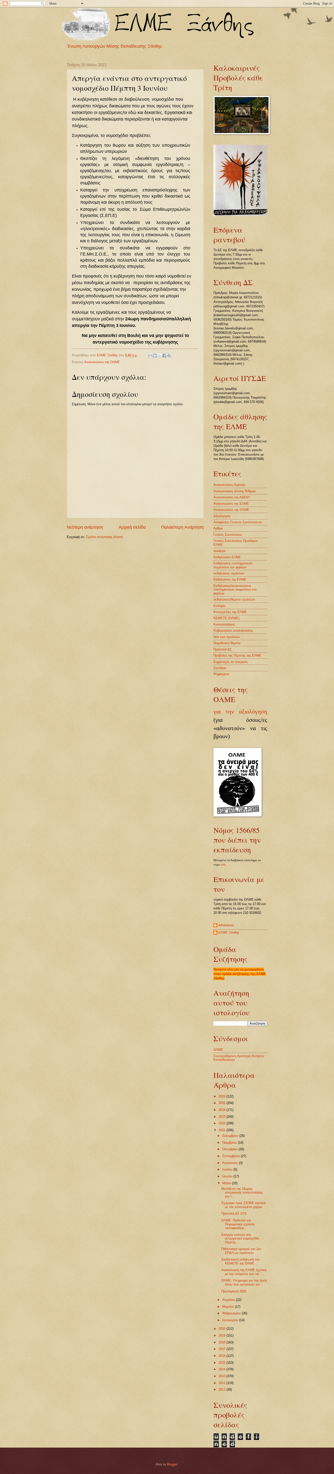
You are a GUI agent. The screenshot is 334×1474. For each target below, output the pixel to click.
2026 (222, 1096)
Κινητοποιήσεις (224, 624)
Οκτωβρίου (230, 1149)
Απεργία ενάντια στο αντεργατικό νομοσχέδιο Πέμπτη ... (240, 1238)
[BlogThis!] (155, 355)
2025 (222, 1103)
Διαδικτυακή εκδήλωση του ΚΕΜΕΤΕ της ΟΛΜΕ (240, 1261)
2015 (222, 1362)
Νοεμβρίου (230, 1142)
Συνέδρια (219, 668)
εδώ (223, 864)
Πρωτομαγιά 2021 (233, 1291)
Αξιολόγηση (221, 516)
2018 (222, 1342)
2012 (222, 1383)
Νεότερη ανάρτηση (85, 527)
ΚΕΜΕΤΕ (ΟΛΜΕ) (226, 618)
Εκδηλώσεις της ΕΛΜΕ (229, 579)
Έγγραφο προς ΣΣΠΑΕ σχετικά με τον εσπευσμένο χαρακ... (243, 1204)
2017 (222, 1349)
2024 (222, 1110)
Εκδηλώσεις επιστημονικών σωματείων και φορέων (233, 565)
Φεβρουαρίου (232, 1313)
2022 (222, 1123)
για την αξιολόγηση (240, 711)
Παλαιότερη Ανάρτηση (182, 527)
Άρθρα (218, 528)
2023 (222, 1116)
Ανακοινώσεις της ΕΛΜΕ (231, 503)
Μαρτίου (228, 1306)
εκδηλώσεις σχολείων (228, 573)
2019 (222, 1335)
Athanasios (226, 925)
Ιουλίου (228, 1169)
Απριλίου (229, 1300)
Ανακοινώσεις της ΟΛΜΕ (102, 362)
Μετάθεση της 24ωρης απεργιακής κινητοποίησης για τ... (242, 1192)
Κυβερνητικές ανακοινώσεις (233, 630)
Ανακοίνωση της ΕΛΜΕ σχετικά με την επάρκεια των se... (244, 1271)
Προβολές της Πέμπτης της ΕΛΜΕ (237, 655)
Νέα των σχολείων (226, 637)
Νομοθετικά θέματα (227, 643)
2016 (222, 1356)
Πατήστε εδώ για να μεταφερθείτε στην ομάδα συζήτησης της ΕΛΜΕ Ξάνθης (239, 974)
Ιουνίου (228, 1176)
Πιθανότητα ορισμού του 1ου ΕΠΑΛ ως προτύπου (241, 1250)
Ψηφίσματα (221, 674)
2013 (222, 1376)
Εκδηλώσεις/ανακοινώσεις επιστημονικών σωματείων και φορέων (234, 589)
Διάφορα (219, 551)
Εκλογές (219, 606)
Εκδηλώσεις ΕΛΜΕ (227, 557)
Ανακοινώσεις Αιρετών (229, 485)
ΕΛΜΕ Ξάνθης (228, 932)
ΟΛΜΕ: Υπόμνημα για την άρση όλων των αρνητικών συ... (244, 1282)
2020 (222, 1328)
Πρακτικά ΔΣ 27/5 (233, 1213)
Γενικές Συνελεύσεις (227, 534)
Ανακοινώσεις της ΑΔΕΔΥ (231, 497)
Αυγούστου (230, 1163)
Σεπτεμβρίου (231, 1156)
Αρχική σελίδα (132, 527)
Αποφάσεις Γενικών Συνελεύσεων (237, 522)
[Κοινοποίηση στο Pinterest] (169, 355)
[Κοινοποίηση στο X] (159, 355)
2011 (222, 1389)
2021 (222, 1130)
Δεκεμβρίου (230, 1136)
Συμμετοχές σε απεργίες (230, 662)
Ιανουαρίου (230, 1320)
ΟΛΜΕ (218, 1049)
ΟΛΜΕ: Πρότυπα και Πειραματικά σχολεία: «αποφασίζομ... (238, 1224)
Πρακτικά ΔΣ (222, 649)
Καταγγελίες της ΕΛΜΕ (230, 612)
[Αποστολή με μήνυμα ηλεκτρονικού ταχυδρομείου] (150, 355)
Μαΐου (227, 1183)
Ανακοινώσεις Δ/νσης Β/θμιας (234, 491)
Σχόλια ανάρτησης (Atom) (104, 537)
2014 (222, 1369)
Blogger (172, 1464)
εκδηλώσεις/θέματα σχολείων (234, 599)
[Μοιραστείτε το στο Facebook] (164, 355)
